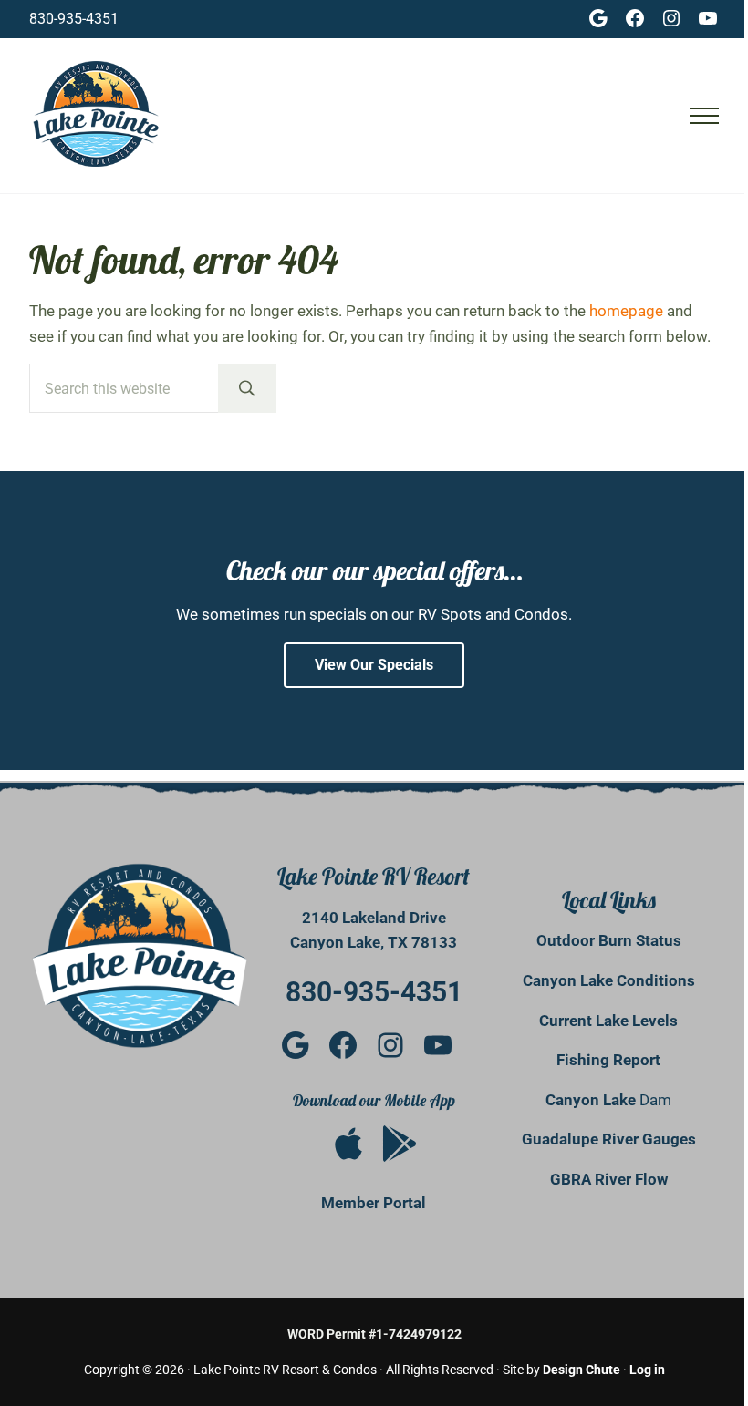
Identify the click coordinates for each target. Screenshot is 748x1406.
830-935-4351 (74, 18)
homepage (626, 311)
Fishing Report (608, 1060)
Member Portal (373, 1203)
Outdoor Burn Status (608, 940)
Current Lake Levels (608, 1020)
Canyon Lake (592, 1100)
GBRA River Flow (609, 1179)
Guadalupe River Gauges (609, 1139)
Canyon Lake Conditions (609, 980)
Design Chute (581, 1370)
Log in (647, 1370)
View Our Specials (374, 664)
